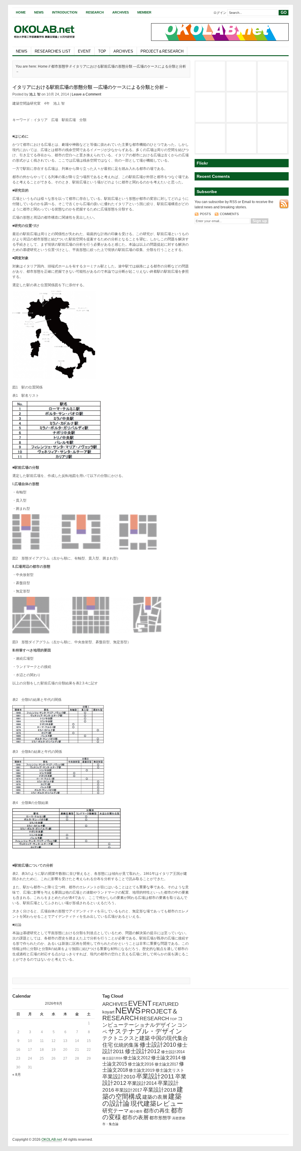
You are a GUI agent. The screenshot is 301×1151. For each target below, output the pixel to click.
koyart (108, 1011)
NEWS (21, 51)
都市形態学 (60, 66)
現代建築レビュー (157, 1103)
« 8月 (16, 1075)
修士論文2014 (165, 1057)
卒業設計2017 (128, 1090)
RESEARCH (154, 1018)
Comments (229, 214)
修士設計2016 (112, 1058)
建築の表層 (154, 1097)
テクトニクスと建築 (126, 1038)
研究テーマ (115, 1111)
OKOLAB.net (51, 1139)
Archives (120, 12)
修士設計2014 (173, 1052)
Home (21, 12)
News (39, 12)
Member (144, 12)
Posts (206, 214)
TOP (102, 51)
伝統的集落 (126, 1045)
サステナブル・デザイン (145, 1031)
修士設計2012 (142, 1051)
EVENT (84, 51)
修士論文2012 (136, 1057)
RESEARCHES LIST (53, 51)
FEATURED (165, 1004)
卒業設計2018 (159, 1090)
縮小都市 (136, 1111)
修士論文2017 (166, 1064)
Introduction (64, 12)
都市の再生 (156, 1111)
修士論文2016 (141, 1064)
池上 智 (35, 94)
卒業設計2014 (142, 1083)
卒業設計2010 (118, 1077)
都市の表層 (135, 1117)
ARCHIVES (123, 51)
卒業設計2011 (155, 1076)
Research (95, 12)
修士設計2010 (158, 1044)
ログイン (219, 12)
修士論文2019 (142, 1070)
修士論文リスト (169, 1070)
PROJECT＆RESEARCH (162, 51)
